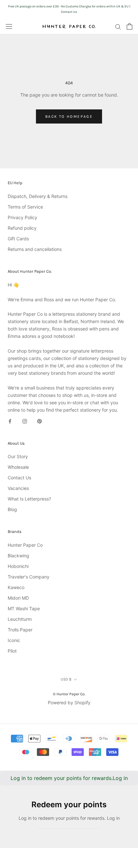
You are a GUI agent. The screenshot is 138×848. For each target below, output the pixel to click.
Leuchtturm (20, 619)
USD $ (66, 679)
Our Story (18, 456)
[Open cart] (129, 26)
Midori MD (18, 598)
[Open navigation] (9, 26)
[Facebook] (10, 420)
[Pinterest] (39, 420)
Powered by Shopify (69, 702)
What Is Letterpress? (29, 498)
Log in (120, 778)
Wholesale (18, 467)
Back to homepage (69, 116)
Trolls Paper (20, 629)
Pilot (12, 651)
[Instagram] (24, 420)
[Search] (118, 26)
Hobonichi (18, 566)
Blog (12, 509)
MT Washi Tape (24, 608)
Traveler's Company (28, 576)
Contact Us (19, 477)
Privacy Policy (22, 217)
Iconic (14, 640)
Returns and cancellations (35, 249)
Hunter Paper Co (25, 545)
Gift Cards (18, 238)
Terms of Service (25, 207)
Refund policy (22, 228)
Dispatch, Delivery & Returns (37, 196)
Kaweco (16, 587)
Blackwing (18, 555)
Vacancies (18, 488)
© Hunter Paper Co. (69, 694)
